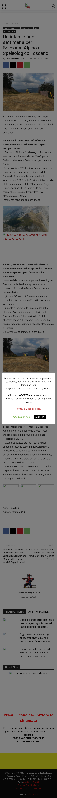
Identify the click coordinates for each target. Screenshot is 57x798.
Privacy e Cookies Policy (28, 408)
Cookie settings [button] (21, 416)
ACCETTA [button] (39, 417)
